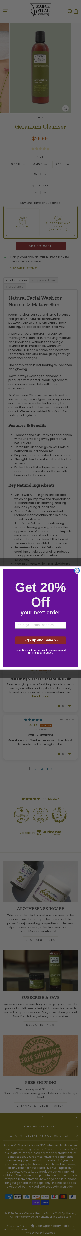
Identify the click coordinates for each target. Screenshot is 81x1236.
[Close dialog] (77, 570)
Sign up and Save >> (40, 640)
